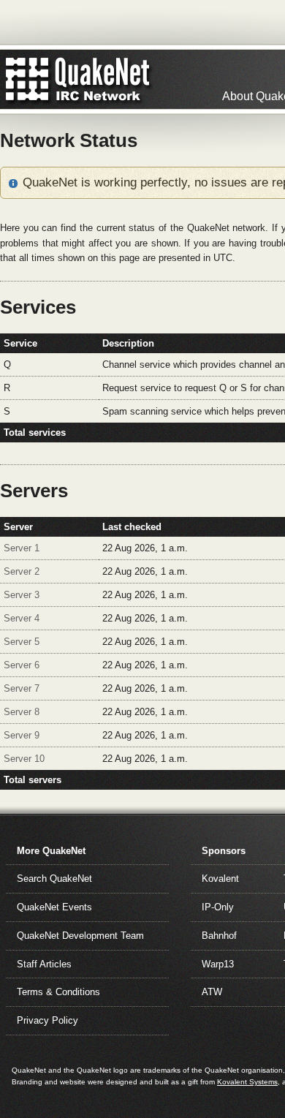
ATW (212, 991)
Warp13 (218, 964)
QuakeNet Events (54, 907)
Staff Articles (44, 964)
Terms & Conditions (58, 991)
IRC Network (104, 79)
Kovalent (220, 878)
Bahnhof (219, 935)
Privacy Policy (47, 1020)
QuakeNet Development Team (80, 935)
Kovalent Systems (247, 1082)
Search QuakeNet (54, 878)
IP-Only (218, 907)
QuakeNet (27, 79)
